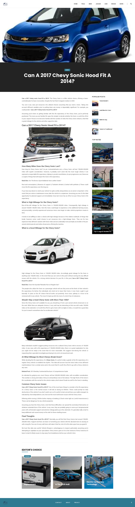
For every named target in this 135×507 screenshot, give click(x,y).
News (67, 70)
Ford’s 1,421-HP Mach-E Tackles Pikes (102, 160)
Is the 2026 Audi (62, 484)
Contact (58, 502)
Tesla (83, 4)
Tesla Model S (104, 101)
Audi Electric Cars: (105, 110)
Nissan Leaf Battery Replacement (32, 483)
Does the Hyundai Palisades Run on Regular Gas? (44, 284)
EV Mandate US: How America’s (101, 184)
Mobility (97, 179)
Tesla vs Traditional (106, 129)
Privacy (77, 502)
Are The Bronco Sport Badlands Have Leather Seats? (45, 180)
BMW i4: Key (103, 120)
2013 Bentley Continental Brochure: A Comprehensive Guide (49, 371)
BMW (90, 4)
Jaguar (98, 4)
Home (75, 4)
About (68, 502)
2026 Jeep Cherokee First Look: (101, 207)
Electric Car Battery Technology (95, 483)
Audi (106, 4)
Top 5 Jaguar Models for (102, 231)
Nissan (113, 4)
